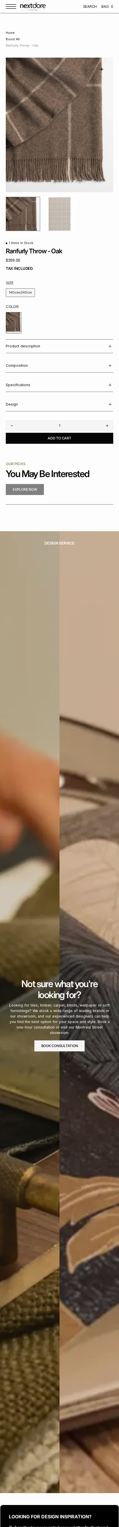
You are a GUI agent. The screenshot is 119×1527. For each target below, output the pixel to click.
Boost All (13, 39)
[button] (12, 6)
